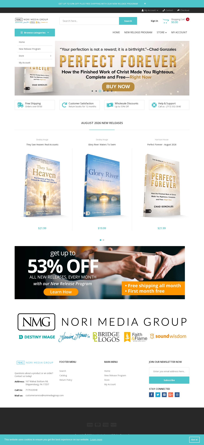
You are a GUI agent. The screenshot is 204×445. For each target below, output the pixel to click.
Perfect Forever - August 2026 (161, 144)
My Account (110, 384)
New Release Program (115, 375)
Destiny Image (42, 139)
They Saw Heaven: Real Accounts (42, 144)
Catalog (63, 375)
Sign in (154, 20)
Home (107, 370)
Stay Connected (159, 389)
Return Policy (65, 379)
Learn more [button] (96, 439)
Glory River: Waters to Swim (102, 144)
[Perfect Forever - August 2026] (161, 185)
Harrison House (161, 139)
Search (62, 370)
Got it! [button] (194, 439)
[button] (18, 190)
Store (106, 379)
